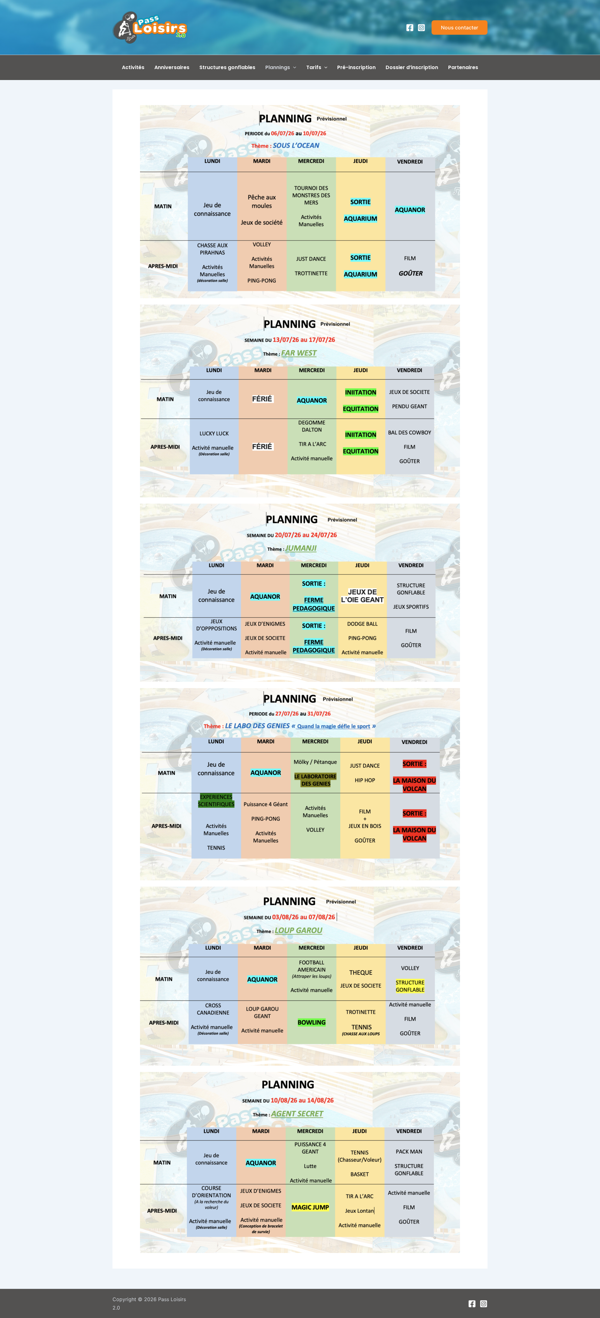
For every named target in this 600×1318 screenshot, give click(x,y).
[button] (460, 27)
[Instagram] (421, 28)
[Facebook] (410, 28)
